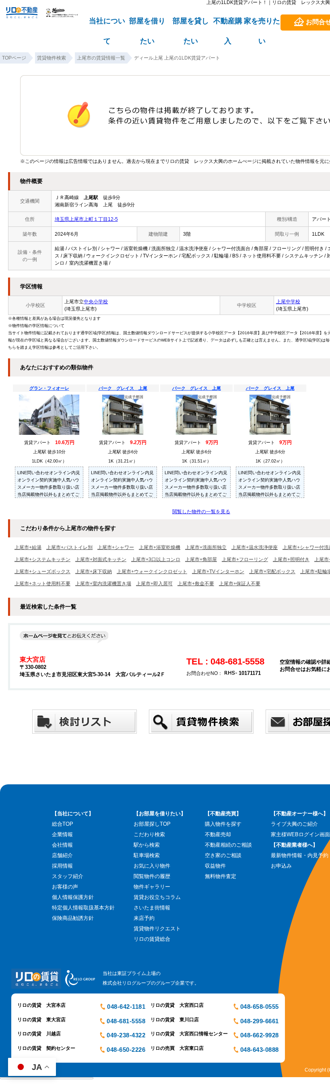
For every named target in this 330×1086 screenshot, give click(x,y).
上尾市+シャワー (115, 547)
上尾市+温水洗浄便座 (254, 547)
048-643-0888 (259, 1049)
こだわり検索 (149, 834)
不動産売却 (218, 834)
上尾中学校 (288, 301)
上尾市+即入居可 (154, 583)
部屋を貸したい (191, 24)
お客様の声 (65, 887)
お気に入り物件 (152, 866)
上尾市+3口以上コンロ (155, 559)
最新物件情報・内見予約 (299, 855)
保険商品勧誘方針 (73, 918)
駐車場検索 (147, 855)
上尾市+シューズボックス (42, 571)
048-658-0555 (259, 1006)
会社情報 (62, 845)
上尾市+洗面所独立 (206, 547)
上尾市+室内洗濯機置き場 (103, 583)
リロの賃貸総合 (152, 939)
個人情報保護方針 (73, 897)
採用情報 (62, 866)
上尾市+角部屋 (201, 559)
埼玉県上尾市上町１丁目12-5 (86, 219)
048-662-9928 (259, 1035)
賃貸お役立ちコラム (157, 897)
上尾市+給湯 (27, 547)
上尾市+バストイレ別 (69, 547)
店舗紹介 (62, 855)
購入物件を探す (223, 824)
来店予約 (144, 918)
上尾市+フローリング (245, 559)
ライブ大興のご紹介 (294, 824)
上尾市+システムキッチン (42, 559)
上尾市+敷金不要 (195, 583)
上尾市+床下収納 (93, 571)
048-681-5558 (126, 1021)
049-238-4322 (126, 1035)
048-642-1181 (126, 1006)
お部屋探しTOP (152, 824)
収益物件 (215, 866)
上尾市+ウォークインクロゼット (152, 571)
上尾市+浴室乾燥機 (159, 547)
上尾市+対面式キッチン (100, 559)
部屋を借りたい (147, 24)
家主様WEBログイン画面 (300, 834)
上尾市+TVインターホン (218, 571)
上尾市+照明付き (291, 559)
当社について (107, 24)
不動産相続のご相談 (228, 845)
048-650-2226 (126, 1049)
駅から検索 (147, 845)
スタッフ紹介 (67, 876)
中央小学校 (96, 301)
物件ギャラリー (152, 887)
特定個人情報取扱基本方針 (83, 908)
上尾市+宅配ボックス (272, 571)
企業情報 (62, 834)
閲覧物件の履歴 (152, 876)
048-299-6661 (259, 1021)
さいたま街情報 (152, 908)
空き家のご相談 (223, 855)
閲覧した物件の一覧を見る (201, 511)
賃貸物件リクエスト (157, 929)
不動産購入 (227, 24)
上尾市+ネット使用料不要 (42, 583)
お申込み (281, 866)
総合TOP (62, 824)
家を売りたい (262, 24)
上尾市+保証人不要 (239, 583)
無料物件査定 (220, 876)
